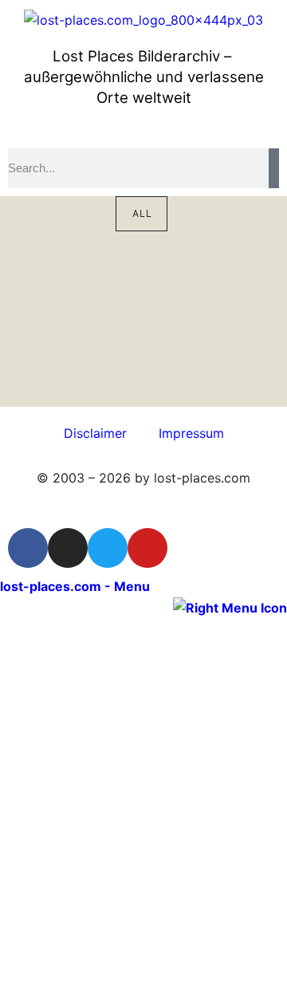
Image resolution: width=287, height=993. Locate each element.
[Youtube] (147, 548)
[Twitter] (108, 548)
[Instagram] (68, 548)
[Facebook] (28, 548)
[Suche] (274, 168)
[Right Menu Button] (230, 607)
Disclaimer (95, 433)
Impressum (191, 433)
